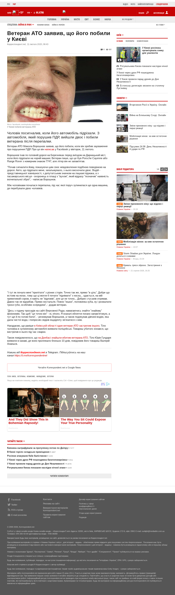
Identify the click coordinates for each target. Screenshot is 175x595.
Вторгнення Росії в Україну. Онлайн (148, 105)
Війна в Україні (58, 24)
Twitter (14, 505)
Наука (108, 19)
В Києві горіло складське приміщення (31, 452)
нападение (41, 376)
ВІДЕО (125, 4)
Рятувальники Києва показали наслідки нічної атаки (39, 467)
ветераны (21, 376)
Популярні (130, 41)
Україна (65, 19)
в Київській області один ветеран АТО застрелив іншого (66, 325)
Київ (119, 35)
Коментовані (142, 41)
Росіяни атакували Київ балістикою (30, 456)
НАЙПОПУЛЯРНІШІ (145, 4)
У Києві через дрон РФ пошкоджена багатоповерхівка (40, 459)
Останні (120, 41)
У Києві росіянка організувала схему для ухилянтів (153, 50)
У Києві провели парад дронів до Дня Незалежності (39, 463)
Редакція (82, 517)
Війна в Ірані (41, 24)
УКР (14, 4)
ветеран (50, 376)
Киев (14, 376)
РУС (8, 4)
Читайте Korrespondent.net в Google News (59, 367)
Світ (87, 19)
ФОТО (133, 4)
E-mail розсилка (19, 515)
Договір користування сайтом (92, 499)
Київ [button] (9, 12)
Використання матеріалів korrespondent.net (55, 509)
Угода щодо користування (90, 513)
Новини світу (122, 271)
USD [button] (29, 12)
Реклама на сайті (51, 503)
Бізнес (96, 19)
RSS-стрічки (17, 510)
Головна (51, 19)
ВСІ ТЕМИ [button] (160, 24)
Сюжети (121, 98)
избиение (31, 376)
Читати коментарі (59, 475)
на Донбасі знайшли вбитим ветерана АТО (63, 337)
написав (49, 149)
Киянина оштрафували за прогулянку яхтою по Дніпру (40, 448)
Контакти (47, 499)
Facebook (16, 500)
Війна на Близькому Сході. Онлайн (148, 115)
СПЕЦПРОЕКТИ (162, 4)
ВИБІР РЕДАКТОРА (125, 169)
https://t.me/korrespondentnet (31, 355)
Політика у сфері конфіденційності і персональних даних (88, 506)
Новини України (123, 209)
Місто (77, 19)
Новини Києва (43, 24)
